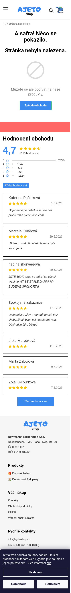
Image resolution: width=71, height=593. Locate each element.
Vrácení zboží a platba (21, 517)
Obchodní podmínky (20, 506)
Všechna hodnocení (35, 401)
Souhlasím (52, 584)
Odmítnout (18, 584)
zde (49, 563)
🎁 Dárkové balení (19, 473)
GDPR (12, 512)
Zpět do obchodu (36, 105)
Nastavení (35, 572)
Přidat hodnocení (16, 185)
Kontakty (13, 500)
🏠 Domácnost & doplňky (23, 479)
